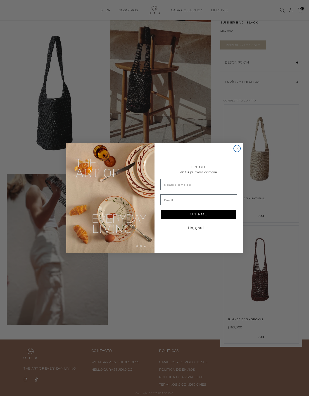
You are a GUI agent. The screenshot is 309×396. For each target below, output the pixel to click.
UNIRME (198, 214)
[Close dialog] (237, 148)
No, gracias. (198, 228)
